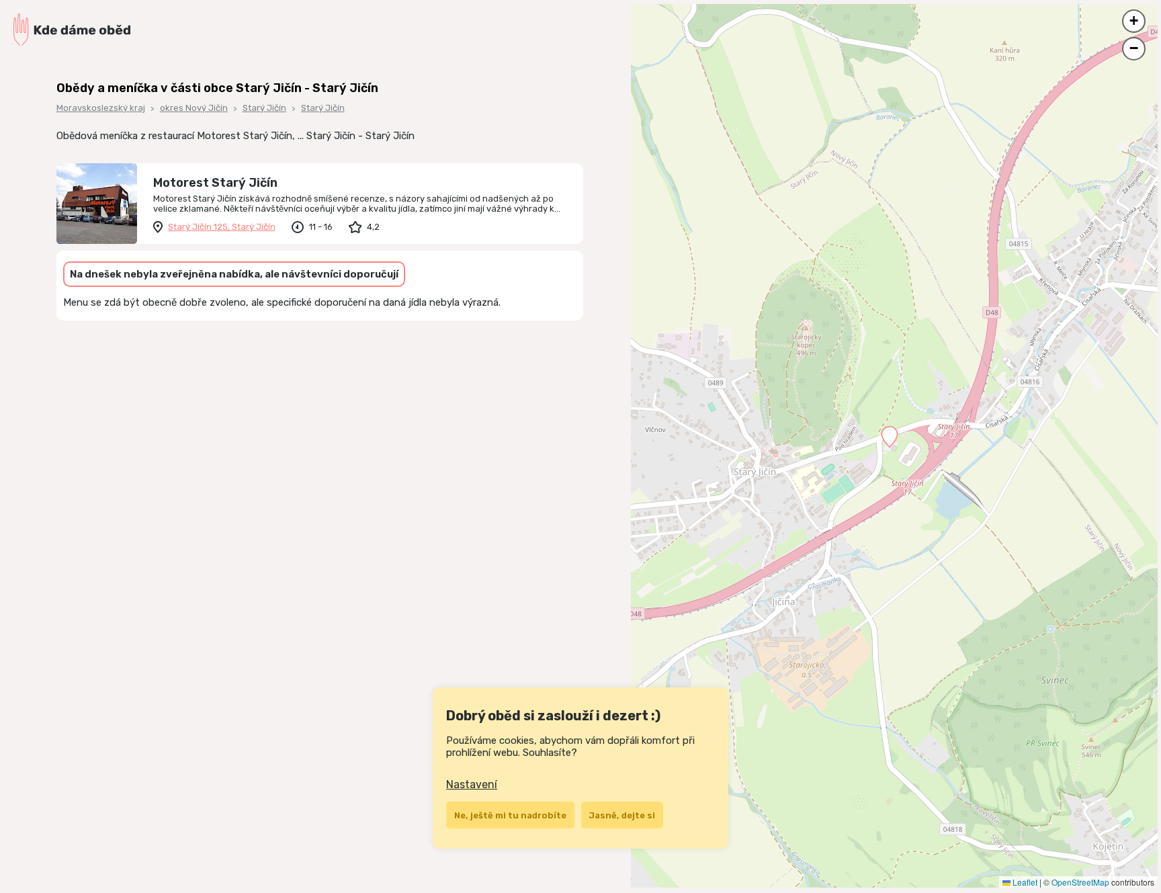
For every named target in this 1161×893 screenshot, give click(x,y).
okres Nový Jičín (194, 108)
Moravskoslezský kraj (100, 108)
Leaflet (1023, 882)
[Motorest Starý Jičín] (96, 203)
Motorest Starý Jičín (215, 182)
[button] (889, 437)
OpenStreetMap (1080, 882)
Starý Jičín (264, 108)
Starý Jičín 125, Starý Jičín (221, 227)
